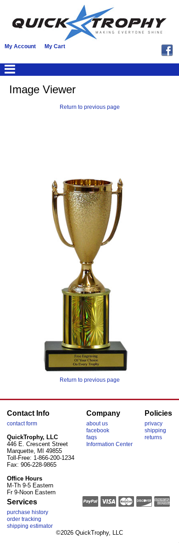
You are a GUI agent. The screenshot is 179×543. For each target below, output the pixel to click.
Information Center (109, 444)
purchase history (27, 512)
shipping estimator (30, 526)
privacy (153, 423)
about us (97, 423)
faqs (91, 437)
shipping (155, 430)
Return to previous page (90, 107)
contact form (22, 423)
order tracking (24, 519)
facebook (97, 430)
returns (153, 437)
